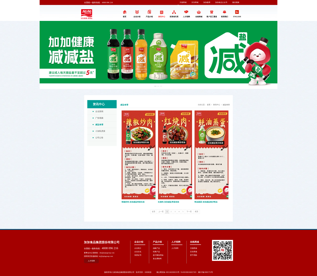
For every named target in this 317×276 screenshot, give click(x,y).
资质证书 (137, 255)
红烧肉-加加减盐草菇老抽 (168, 202)
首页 (208, 105)
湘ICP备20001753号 (205, 272)
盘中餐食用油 (158, 255)
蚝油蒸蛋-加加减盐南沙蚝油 (206, 202)
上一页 (161, 212)
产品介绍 (157, 242)
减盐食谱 (226, 105)
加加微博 (206, 2)
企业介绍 (138, 242)
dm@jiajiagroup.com (107, 253)
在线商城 (194, 242)
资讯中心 (216, 105)
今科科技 (148, 272)
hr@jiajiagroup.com (106, 256)
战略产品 (156, 248)
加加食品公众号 (221, 2)
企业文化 (137, 252)
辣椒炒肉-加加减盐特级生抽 (133, 202)
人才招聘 (176, 242)
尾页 (196, 212)
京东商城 (194, 2)
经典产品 (156, 252)
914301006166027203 (188, 272)
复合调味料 (157, 259)
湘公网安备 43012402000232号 (167, 272)
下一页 (189, 212)
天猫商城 (183, 2)
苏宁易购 (193, 255)
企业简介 (137, 248)
